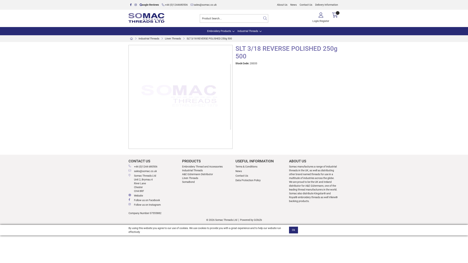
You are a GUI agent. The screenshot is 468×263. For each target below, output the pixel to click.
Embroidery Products (219, 31)
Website (138, 195)
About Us (282, 4)
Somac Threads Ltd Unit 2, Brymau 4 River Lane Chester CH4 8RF (145, 183)
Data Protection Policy (248, 180)
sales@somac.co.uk (205, 4)
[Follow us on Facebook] (131, 5)
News (293, 4)
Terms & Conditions (246, 166)
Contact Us (306, 4)
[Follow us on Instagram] (135, 5)
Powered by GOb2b (251, 219)
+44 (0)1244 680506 (145, 166)
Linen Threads (173, 38)
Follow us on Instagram (147, 204)
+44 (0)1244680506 (176, 4)
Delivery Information (326, 4)
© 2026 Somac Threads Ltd (221, 219)
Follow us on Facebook (147, 200)
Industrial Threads (247, 31)
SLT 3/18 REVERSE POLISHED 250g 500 (209, 38)
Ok (293, 229)
